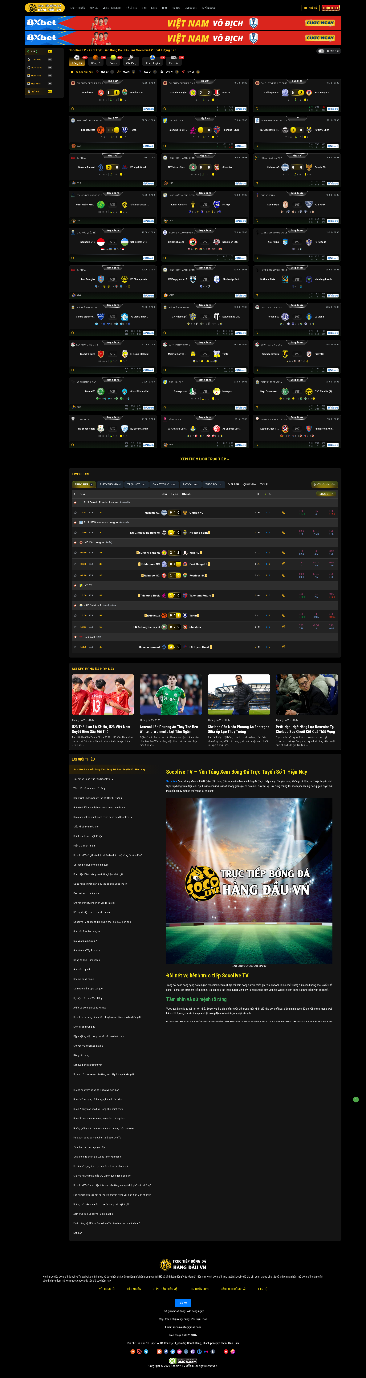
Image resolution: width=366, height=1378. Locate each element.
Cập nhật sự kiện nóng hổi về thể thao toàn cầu (98, 1036)
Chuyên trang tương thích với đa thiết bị (94, 902)
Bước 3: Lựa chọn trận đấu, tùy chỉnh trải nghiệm (99, 1118)
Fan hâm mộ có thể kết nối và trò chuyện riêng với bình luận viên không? (112, 1194)
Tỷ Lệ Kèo (131, 7)
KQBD (154, 7)
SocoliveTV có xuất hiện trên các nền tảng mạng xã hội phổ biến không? (112, 1185)
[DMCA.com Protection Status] (183, 1361)
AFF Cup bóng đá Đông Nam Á (89, 1007)
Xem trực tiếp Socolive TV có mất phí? (94, 1213)
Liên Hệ (262, 1289)
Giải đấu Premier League (86, 931)
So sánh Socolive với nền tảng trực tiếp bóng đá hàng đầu (104, 1074)
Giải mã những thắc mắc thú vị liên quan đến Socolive (102, 1175)
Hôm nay (41, 75)
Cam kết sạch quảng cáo (87, 893)
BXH (144, 7)
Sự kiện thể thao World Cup (88, 998)
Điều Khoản (134, 1289)
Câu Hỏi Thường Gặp (233, 1289)
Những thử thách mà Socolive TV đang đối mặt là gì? (101, 1204)
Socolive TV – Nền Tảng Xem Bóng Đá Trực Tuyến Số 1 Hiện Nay (109, 769)
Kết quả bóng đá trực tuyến (87, 1064)
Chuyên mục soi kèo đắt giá (88, 1045)
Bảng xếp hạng (81, 1055)
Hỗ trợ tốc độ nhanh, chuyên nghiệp (92, 912)
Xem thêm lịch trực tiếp (203, 459)
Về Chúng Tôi (107, 1289)
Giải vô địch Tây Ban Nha (86, 950)
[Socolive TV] (45, 7)
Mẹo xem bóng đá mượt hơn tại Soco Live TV (97, 1137)
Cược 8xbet (330, 8)
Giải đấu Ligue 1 (81, 969)
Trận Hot (41, 59)
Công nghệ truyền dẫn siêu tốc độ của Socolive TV (100, 883)
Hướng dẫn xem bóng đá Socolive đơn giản (96, 1089)
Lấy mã (183, 1303)
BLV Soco (41, 67)
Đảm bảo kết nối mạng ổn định (89, 1147)
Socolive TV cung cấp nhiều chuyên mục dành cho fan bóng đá (107, 1017)
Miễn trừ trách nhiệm (84, 845)
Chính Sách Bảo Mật (166, 1289)
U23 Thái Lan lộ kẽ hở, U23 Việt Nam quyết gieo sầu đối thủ (101, 729)
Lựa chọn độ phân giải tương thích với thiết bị (97, 1156)
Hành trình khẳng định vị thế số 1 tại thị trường (97, 797)
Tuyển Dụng (208, 7)
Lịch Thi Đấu (78, 7)
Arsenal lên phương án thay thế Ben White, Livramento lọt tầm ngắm (169, 729)
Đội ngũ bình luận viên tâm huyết (90, 864)
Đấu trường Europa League (88, 988)
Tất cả (41, 91)
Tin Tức (175, 7)
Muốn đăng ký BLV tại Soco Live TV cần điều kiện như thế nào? (106, 1223)
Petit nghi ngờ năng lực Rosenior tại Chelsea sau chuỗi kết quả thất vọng (305, 729)
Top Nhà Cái (311, 8)
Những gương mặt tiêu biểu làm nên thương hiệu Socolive (103, 1127)
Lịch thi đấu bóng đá (84, 1026)
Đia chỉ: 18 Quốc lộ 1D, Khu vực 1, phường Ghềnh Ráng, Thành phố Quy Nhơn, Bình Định (188, 1343)
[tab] (77, 61)
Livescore (191, 7)
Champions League (83, 978)
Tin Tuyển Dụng (200, 1289)
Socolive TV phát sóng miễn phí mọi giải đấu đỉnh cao (102, 921)
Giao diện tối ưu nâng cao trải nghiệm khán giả (98, 874)
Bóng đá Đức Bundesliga (86, 959)
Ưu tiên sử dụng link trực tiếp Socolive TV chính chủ (101, 1166)
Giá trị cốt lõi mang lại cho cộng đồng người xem (99, 807)
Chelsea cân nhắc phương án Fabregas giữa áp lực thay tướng (238, 729)
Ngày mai (41, 83)
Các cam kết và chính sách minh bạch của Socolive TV (102, 816)
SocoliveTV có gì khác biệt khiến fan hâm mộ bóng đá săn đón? (107, 855)
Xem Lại (94, 7)
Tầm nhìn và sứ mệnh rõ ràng (89, 788)
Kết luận (77, 1232)
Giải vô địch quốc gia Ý (85, 940)
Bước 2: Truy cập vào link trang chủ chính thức (98, 1108)
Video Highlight (112, 7)
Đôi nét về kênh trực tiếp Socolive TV (93, 778)
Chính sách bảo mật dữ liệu (88, 836)
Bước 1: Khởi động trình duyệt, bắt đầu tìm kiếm (98, 1099)
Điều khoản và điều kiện (86, 826)
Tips (164, 7)
